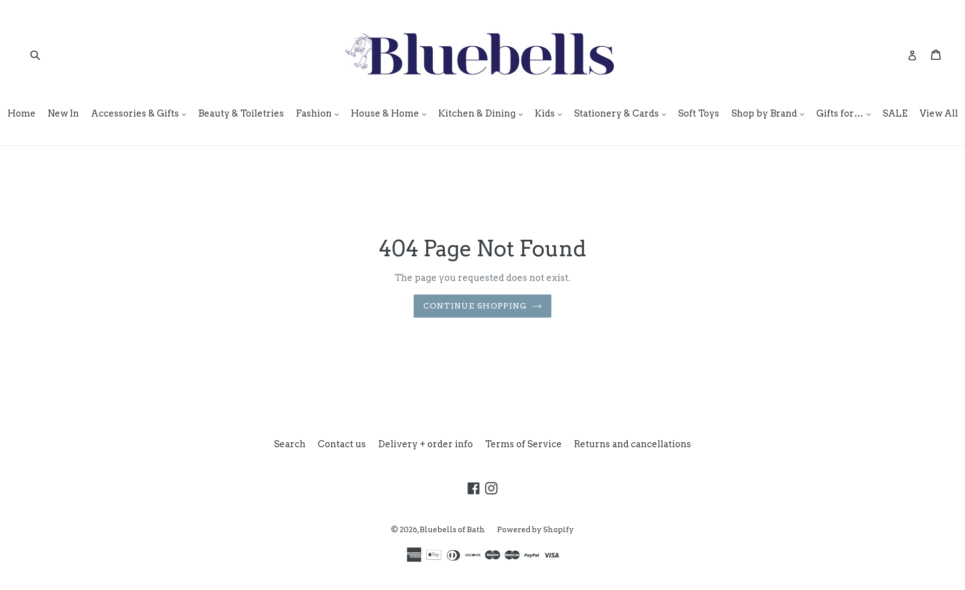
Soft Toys (698, 113)
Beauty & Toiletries (241, 113)
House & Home (391, 113)
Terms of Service (523, 444)
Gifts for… (846, 113)
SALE (895, 113)
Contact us (342, 444)
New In (63, 113)
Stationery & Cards (622, 113)
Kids (551, 113)
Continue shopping (475, 306)
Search (290, 444)
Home (22, 113)
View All (939, 113)
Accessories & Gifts (141, 113)
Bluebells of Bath (452, 529)
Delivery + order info (425, 444)
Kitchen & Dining (483, 113)
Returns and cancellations (632, 444)
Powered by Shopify (535, 529)
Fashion (320, 113)
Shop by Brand (770, 113)
